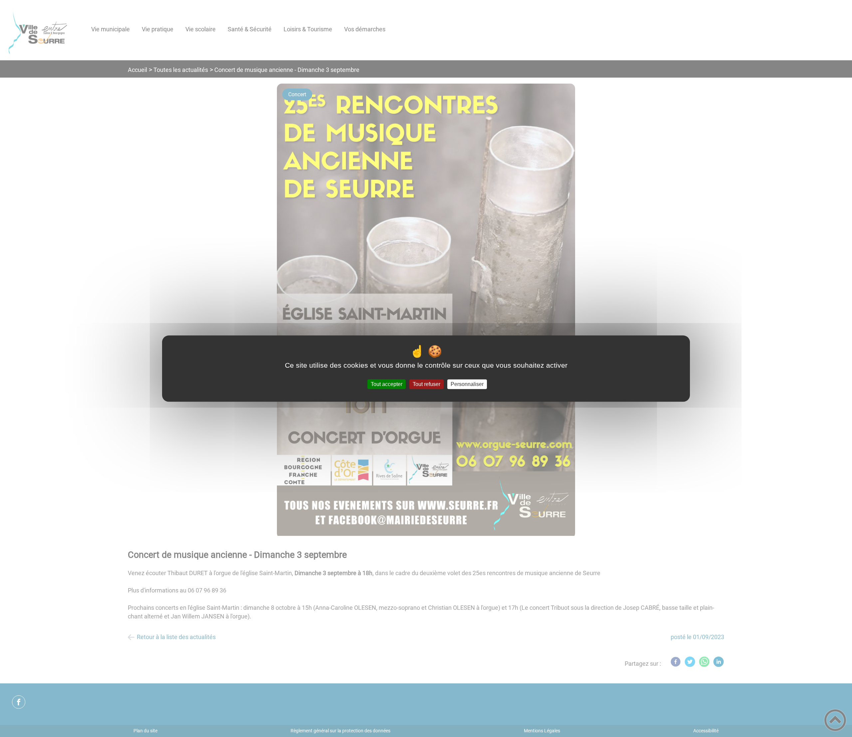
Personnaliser (467, 384)
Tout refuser (426, 384)
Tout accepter (386, 384)
